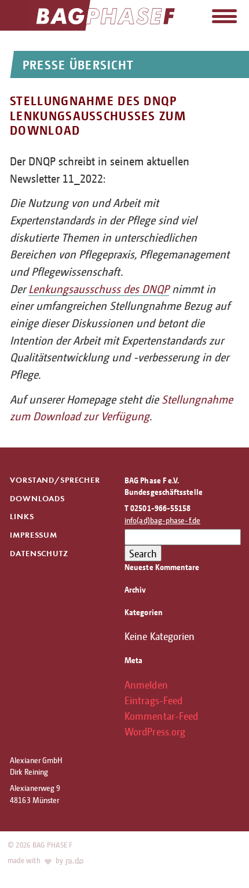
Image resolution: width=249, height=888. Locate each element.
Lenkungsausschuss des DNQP (98, 289)
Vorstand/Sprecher (55, 480)
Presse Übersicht (78, 64)
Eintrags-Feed (153, 700)
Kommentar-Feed (161, 715)
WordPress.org (154, 731)
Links (22, 516)
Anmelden (146, 684)
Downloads (37, 499)
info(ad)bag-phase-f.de (162, 520)
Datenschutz (39, 553)
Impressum (33, 535)
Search (143, 553)
